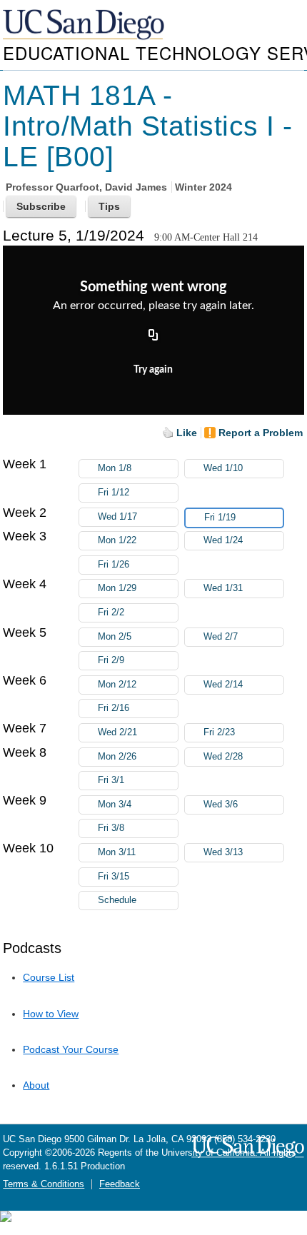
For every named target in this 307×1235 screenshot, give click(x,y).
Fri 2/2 (111, 613)
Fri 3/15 (113, 877)
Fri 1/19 (220, 518)
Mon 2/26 (117, 757)
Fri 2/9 (111, 660)
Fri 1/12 (113, 493)
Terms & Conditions (43, 1184)
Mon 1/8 (114, 468)
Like (186, 432)
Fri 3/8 (111, 828)
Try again (153, 370)
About (36, 1085)
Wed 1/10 (223, 468)
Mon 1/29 (117, 588)
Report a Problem (260, 432)
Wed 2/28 (223, 757)
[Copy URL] (153, 336)
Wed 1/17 (117, 517)
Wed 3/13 (223, 852)
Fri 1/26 (113, 565)
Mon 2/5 (114, 637)
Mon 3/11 (117, 852)
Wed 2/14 (223, 685)
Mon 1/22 (117, 540)
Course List (48, 977)
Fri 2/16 (113, 708)
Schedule (117, 900)
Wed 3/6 (220, 805)
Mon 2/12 (117, 685)
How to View (51, 1013)
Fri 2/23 (219, 732)
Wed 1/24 (223, 540)
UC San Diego (85, 25)
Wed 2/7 (220, 637)
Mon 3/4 (114, 805)
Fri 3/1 (111, 780)
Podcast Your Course (71, 1049)
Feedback (119, 1184)
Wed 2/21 (117, 732)
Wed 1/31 (223, 588)
